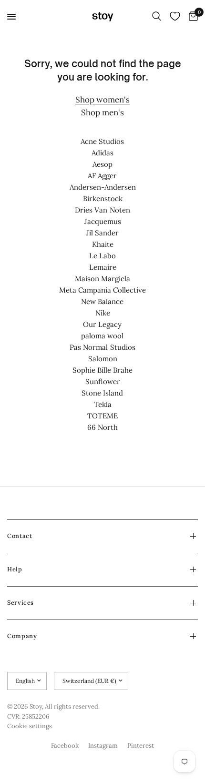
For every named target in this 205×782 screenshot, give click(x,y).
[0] (191, 16)
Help (14, 569)
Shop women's (102, 99)
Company (22, 636)
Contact (19, 536)
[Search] (156, 16)
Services (20, 603)
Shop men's (102, 112)
